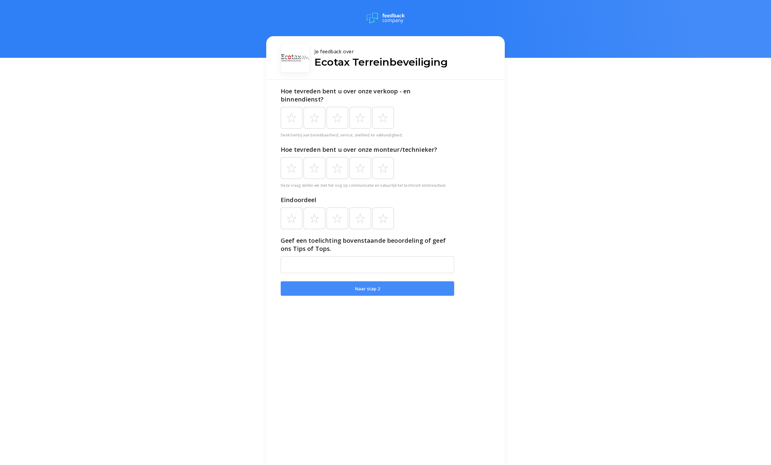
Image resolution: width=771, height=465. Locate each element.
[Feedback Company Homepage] (386, 18)
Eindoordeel (299, 200)
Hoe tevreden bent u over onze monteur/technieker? (359, 149)
